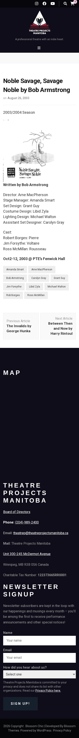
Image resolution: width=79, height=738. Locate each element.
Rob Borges (13, 295)
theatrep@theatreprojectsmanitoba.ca (40, 533)
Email (7, 650)
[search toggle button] (65, 3)
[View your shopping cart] (72, 3)
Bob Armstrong (15, 278)
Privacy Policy (62, 730)
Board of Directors (16, 512)
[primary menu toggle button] (39, 48)
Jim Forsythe (13, 286)
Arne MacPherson (41, 269)
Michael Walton (57, 286)
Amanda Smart (15, 269)
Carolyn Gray (38, 278)
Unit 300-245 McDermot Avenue (27, 554)
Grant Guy (59, 278)
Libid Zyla (34, 286)
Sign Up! (20, 704)
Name (7, 633)
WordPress (44, 730)
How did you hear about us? (25, 667)
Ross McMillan (36, 295)
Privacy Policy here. (48, 690)
